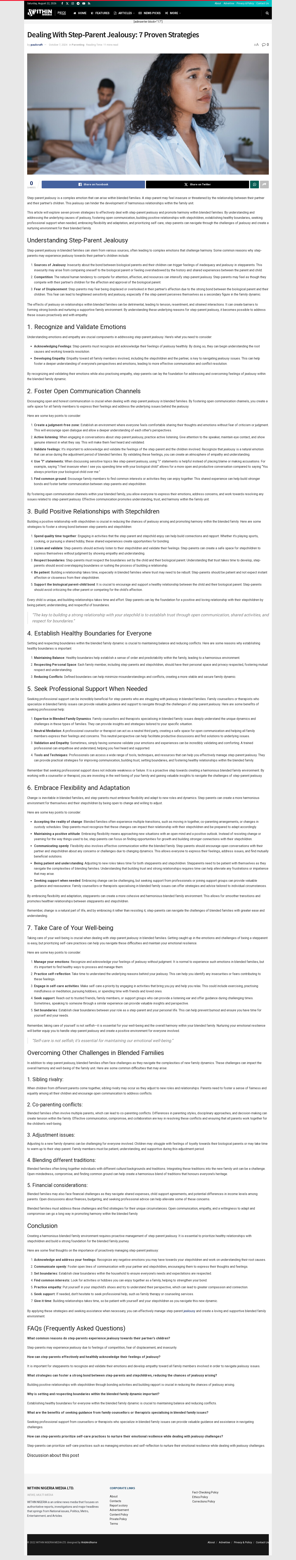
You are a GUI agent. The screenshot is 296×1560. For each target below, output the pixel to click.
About (218, 3)
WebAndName (89, 1542)
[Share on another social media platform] (264, 184)
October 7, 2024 (58, 44)
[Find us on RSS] (89, 3)
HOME (82, 13)
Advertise (229, 3)
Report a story (119, 1505)
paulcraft (36, 44)
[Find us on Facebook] (62, 3)
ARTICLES (125, 13)
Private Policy (118, 1519)
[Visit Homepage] (46, 13)
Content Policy (119, 1514)
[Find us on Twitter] (67, 3)
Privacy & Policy (245, 3)
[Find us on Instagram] (72, 3)
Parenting (78, 44)
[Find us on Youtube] (83, 3)
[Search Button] (267, 13)
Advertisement (119, 1510)
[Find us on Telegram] (78, 3)
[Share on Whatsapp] (254, 184)
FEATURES (102, 13)
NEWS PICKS (152, 13)
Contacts (115, 1501)
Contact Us (262, 3)
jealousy (189, 1311)
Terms (114, 1523)
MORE (174, 13)
